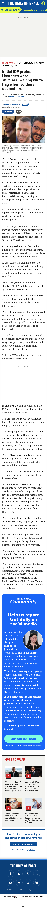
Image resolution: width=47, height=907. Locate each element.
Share (9, 111)
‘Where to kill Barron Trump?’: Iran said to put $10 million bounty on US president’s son (33, 786)
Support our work (24, 739)
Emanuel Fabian (11, 104)
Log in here (31, 849)
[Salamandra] (37, 896)
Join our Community (9, 10)
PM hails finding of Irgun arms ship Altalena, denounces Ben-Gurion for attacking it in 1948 (13, 786)
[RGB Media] (18, 897)
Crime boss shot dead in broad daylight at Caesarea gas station (13, 817)
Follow (25, 104)
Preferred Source (16, 97)
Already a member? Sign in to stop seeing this (23, 745)
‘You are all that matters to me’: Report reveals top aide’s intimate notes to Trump (33, 818)
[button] (43, 3)
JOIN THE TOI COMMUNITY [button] (23, 844)
